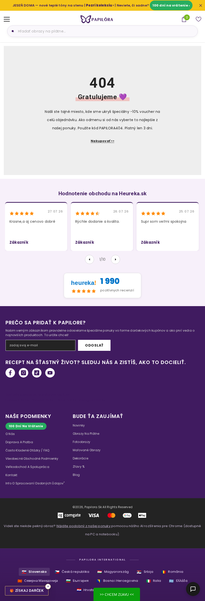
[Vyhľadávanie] (12, 31)
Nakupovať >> (102, 141)
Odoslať (94, 345)
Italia (153, 581)
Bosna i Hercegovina (117, 581)
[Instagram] (23, 373)
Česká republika (72, 572)
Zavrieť (200, 5)
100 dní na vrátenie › (171, 5)
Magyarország (113, 572)
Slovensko (34, 572)
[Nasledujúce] (115, 259)
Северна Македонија (38, 581)
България (77, 581)
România (172, 572)
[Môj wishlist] (198, 19)
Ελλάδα (178, 581)
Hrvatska (87, 590)
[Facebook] (10, 373)
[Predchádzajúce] (89, 259)
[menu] (7, 19)
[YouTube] (50, 373)
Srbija (145, 572)
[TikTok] (37, 373)
